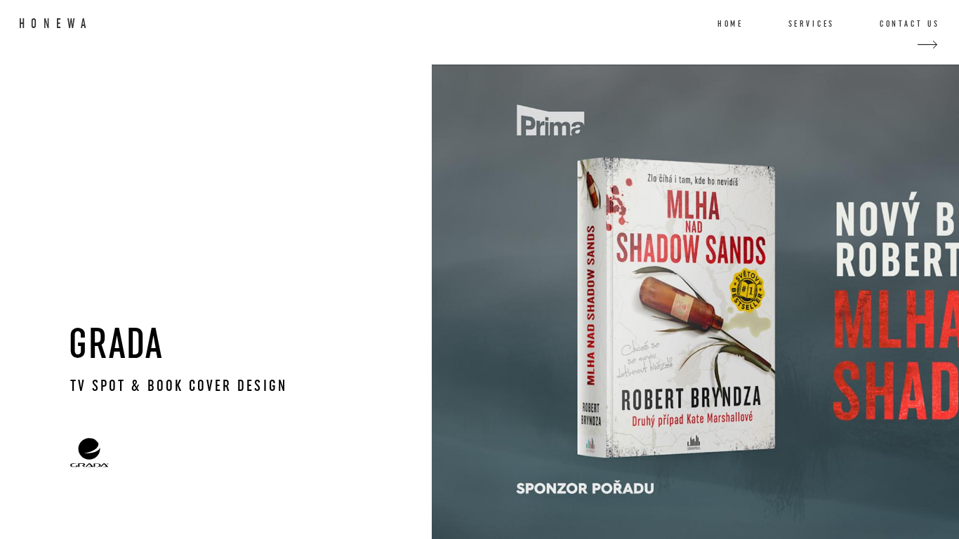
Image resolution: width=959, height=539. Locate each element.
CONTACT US (910, 24)
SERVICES (811, 24)
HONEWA (56, 24)
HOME (730, 24)
